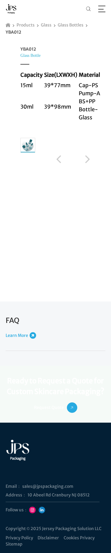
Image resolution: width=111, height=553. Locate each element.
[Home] (8, 25)
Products (26, 25)
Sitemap (14, 544)
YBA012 (13, 32)
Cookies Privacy (79, 537)
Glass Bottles (70, 25)
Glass (46, 25)
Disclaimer (48, 537)
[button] (59, 159)
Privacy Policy (19, 537)
